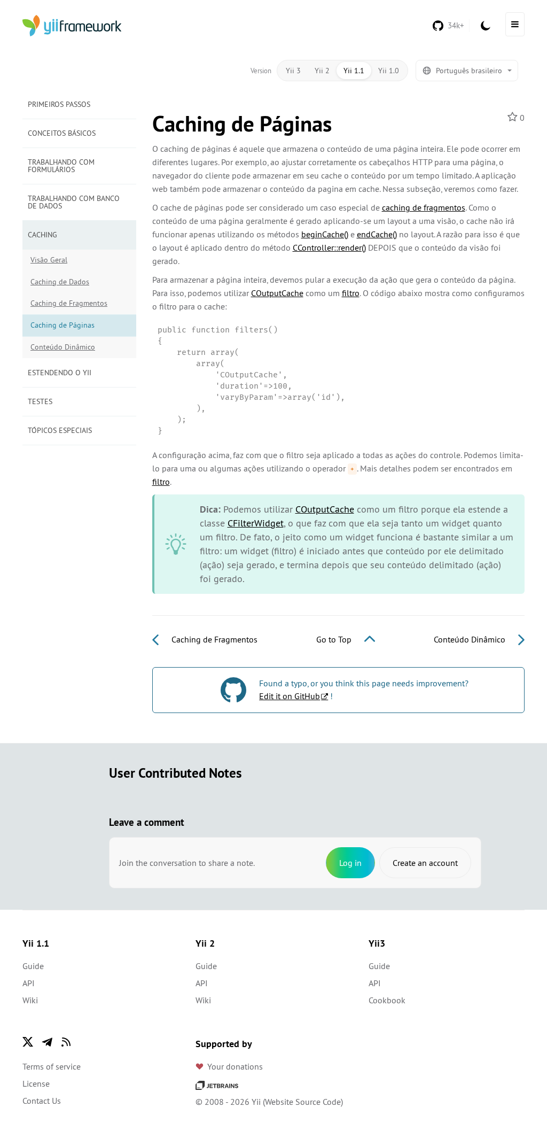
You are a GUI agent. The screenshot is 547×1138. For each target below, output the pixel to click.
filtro (351, 293)
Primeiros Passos (59, 104)
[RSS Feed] (66, 1041)
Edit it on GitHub (289, 696)
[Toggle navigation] (515, 24)
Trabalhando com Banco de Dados (74, 202)
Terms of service (51, 1066)
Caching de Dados (59, 282)
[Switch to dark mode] (485, 25)
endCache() (377, 234)
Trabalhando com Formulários (61, 165)
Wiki (30, 1000)
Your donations (235, 1066)
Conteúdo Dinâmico (62, 347)
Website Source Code (303, 1101)
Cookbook (387, 1000)
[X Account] (27, 1041)
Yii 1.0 (388, 70)
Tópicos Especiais (60, 430)
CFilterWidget (256, 523)
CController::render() (329, 247)
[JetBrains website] (217, 1084)
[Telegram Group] (47, 1041)
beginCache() (324, 234)
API (28, 983)
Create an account (425, 862)
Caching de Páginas (62, 325)
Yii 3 (293, 70)
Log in (350, 862)
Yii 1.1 (353, 70)
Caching (42, 234)
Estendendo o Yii (59, 372)
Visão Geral (48, 260)
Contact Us (41, 1100)
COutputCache (277, 293)
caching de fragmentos (423, 207)
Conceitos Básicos (62, 133)
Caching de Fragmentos (68, 303)
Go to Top (335, 639)
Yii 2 (322, 70)
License (36, 1083)
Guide (33, 966)
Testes (40, 401)
